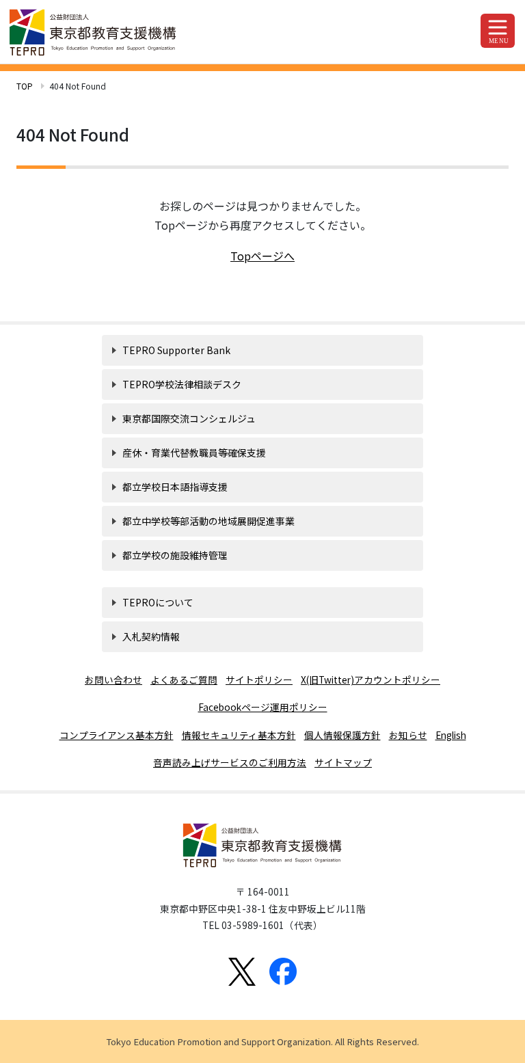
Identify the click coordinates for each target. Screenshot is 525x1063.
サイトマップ (343, 762)
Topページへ (262, 255)
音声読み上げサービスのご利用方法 (229, 762)
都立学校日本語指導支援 (175, 487)
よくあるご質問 (183, 679)
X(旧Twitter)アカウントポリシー (370, 679)
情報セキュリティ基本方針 (239, 735)
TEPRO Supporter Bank (176, 350)
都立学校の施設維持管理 (175, 555)
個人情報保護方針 (342, 735)
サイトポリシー (259, 679)
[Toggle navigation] (498, 31)
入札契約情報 (151, 636)
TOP (24, 86)
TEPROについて (157, 602)
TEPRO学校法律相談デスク (181, 384)
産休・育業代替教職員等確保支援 (194, 452)
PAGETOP (456, 1039)
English (450, 735)
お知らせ (408, 735)
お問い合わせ (113, 679)
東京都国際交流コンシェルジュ (189, 418)
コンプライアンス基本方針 (116, 735)
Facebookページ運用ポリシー (262, 707)
